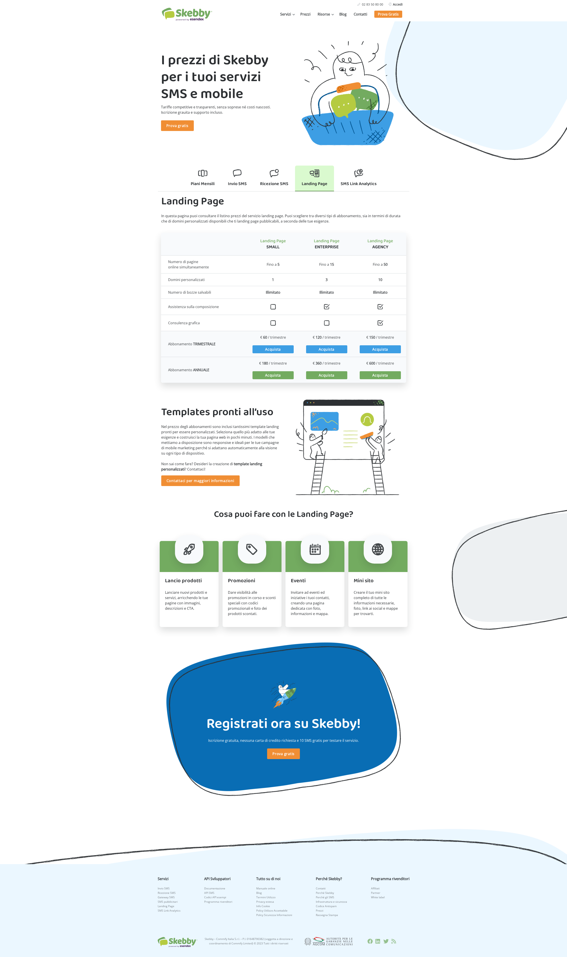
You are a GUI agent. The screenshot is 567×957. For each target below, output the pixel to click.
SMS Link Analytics (169, 910)
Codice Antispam (326, 906)
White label (378, 897)
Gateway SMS (166, 897)
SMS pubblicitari (168, 902)
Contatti (360, 14)
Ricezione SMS (167, 893)
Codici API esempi (215, 897)
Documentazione (214, 888)
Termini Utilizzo (266, 897)
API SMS (209, 893)
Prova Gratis (388, 14)
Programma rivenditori (218, 902)
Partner (375, 893)
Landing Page (166, 906)
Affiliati (375, 888)
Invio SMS (164, 888)
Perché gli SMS (325, 897)
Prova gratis (177, 125)
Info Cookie (263, 906)
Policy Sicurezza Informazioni (274, 915)
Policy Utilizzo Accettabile (271, 910)
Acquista (273, 349)
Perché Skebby (325, 893)
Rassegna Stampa (327, 915)
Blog (343, 14)
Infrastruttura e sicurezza (331, 902)
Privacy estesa (265, 902)
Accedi (398, 4)
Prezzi (305, 14)
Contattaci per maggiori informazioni (200, 480)
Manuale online (265, 888)
